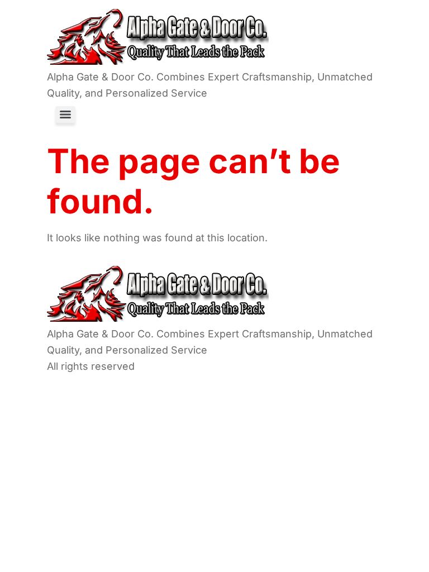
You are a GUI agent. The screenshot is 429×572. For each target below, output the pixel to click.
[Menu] (65, 114)
